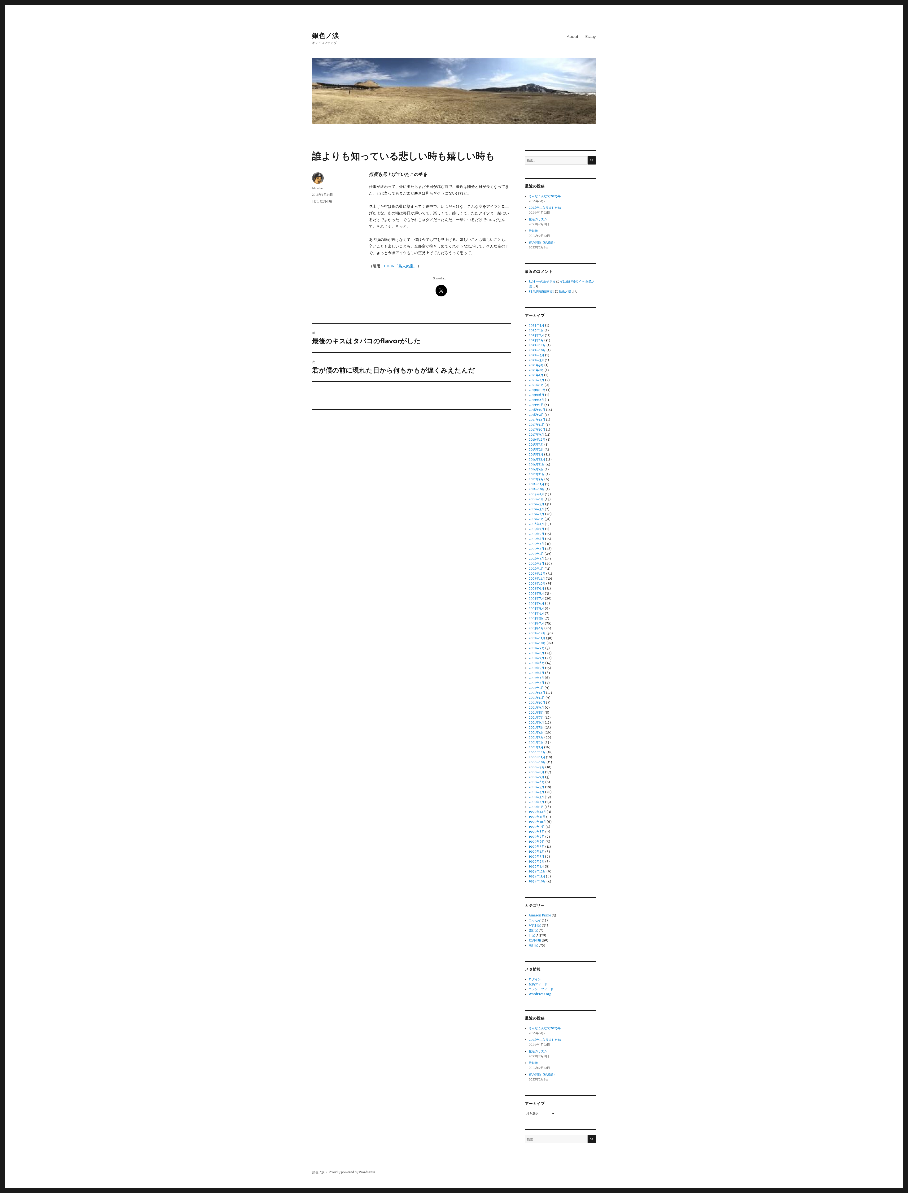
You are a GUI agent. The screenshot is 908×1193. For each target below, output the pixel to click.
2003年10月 (537, 583)
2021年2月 (536, 370)
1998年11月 (537, 876)
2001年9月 (536, 708)
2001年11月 (537, 698)
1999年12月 (537, 812)
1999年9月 (537, 827)
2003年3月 (536, 618)
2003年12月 (537, 574)
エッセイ (535, 920)
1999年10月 (537, 822)
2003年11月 (537, 579)
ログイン (535, 979)
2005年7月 (536, 529)
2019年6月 (536, 395)
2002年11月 (537, 638)
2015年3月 (536, 444)
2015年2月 (536, 449)
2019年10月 (537, 390)
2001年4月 (536, 732)
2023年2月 (536, 335)
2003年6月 (536, 603)
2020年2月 (536, 380)
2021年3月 (536, 365)
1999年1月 (536, 866)
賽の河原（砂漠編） (542, 242)
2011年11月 (536, 484)
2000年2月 (536, 802)
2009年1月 (536, 494)
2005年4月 (536, 539)
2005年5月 (536, 534)
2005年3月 (536, 544)
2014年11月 (537, 464)
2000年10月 (537, 762)
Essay (590, 36)
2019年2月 (536, 400)
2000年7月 (536, 777)
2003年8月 (536, 593)
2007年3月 (536, 509)
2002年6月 (537, 663)
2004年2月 (536, 564)
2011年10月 (537, 489)
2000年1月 (536, 807)
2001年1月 (536, 747)
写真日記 (535, 925)
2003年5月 (536, 608)
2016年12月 (537, 440)
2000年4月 (536, 792)
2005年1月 (536, 554)
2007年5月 (536, 504)
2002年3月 (536, 678)
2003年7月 (536, 598)
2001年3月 (536, 737)
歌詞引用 (326, 201)
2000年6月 (537, 782)
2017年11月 (537, 425)
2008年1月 (536, 499)
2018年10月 (537, 410)
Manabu (317, 188)
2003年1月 (536, 628)
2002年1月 (536, 688)
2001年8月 (536, 713)
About (573, 36)
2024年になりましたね (545, 208)
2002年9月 (537, 648)
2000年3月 (536, 797)
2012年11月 (537, 474)
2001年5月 (536, 727)
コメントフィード (541, 989)
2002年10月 (537, 643)
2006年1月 (536, 524)
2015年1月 (536, 454)
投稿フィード (538, 984)
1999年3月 (536, 857)
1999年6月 (537, 842)
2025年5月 (536, 325)
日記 (315, 201)
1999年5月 (537, 847)
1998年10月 (537, 881)
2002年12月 (537, 633)
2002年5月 (536, 668)
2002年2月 (536, 683)
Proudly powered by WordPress (352, 1172)
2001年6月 (536, 722)
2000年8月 (536, 772)
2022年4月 (536, 355)
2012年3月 (536, 479)
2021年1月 (536, 375)
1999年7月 (537, 837)
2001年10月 (537, 703)
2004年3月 (536, 559)
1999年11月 (537, 817)
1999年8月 (537, 832)
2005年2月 (536, 549)
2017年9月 (536, 435)
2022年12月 (537, 345)
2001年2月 (536, 742)
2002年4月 (536, 673)
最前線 (533, 231)
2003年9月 (536, 588)
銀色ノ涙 (325, 35)
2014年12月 (537, 459)
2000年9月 (537, 767)
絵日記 (533, 945)
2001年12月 (537, 693)
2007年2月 (536, 514)
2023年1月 (536, 340)
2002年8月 (536, 653)
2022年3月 (536, 360)
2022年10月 (537, 350)
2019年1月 (536, 405)
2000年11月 (537, 757)
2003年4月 (536, 613)
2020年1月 (536, 385)
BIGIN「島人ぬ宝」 (400, 266)
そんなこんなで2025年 (545, 196)
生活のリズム (538, 219)
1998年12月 (537, 871)
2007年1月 (536, 519)
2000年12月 (537, 752)
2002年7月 (536, 658)
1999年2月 (537, 861)
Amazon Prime (540, 915)
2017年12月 (537, 420)
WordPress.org (540, 994)
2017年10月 (537, 430)
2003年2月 (536, 623)
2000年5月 (536, 787)
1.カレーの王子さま (542, 281)
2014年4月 (536, 469)
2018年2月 (536, 415)
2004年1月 (536, 569)
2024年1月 (536, 330)
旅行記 (533, 930)
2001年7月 (536, 718)
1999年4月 (537, 852)
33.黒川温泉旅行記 (541, 291)
